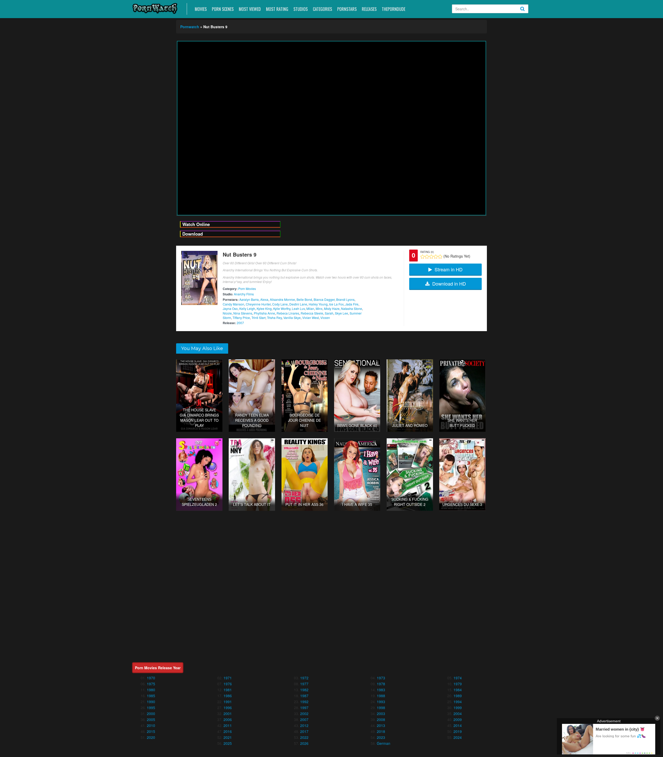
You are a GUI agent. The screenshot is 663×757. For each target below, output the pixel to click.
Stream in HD (449, 269)
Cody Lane (280, 304)
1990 (151, 701)
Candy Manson (233, 304)
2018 (381, 731)
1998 (381, 707)
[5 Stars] (440, 256)
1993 (381, 701)
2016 (228, 731)
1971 (228, 677)
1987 (304, 695)
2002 (304, 713)
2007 (240, 323)
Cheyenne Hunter (258, 304)
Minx (319, 308)
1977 (304, 683)
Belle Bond (304, 299)
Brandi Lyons (345, 299)
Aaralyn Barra (249, 299)
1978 (381, 683)
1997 (304, 707)
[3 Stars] (431, 256)
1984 (457, 689)
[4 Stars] (436, 256)
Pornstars (347, 9)
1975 (151, 683)
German (383, 743)
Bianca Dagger (324, 299)
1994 (457, 701)
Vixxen (325, 317)
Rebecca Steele (312, 313)
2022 (304, 737)
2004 (457, 713)
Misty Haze (332, 308)
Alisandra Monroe (282, 299)
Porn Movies (247, 288)
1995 (151, 707)
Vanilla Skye (292, 317)
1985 (151, 695)
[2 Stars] (427, 256)
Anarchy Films (244, 294)
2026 (304, 743)
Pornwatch (189, 26)
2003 (381, 713)
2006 (228, 719)
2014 (457, 725)
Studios (300, 9)
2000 (151, 713)
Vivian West (310, 317)
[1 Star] (422, 256)
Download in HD (449, 283)
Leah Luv (298, 308)
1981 (228, 689)
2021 (228, 737)
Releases (369, 9)
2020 (151, 737)
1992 (304, 701)
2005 (151, 719)
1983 (381, 689)
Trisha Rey (274, 317)
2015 (151, 731)
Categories (322, 9)
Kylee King (264, 308)
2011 (228, 725)
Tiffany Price (241, 317)
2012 (304, 725)
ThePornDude (393, 9)
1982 (304, 689)
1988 (381, 695)
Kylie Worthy (281, 308)
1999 (457, 707)
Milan (310, 308)
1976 (228, 683)
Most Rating (277, 9)
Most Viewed (250, 9)
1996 (228, 707)
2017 (304, 731)
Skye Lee (341, 313)
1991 (228, 701)
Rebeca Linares (288, 313)
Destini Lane (298, 304)
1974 (457, 677)
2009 (457, 719)
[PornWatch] (155, 8)
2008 (381, 719)
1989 (457, 695)
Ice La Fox (336, 304)
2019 (457, 731)
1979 (457, 683)
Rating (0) (427, 252)
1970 (151, 677)
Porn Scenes (223, 9)
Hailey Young (318, 304)
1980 (151, 689)
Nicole (227, 313)
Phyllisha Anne (264, 313)
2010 (151, 725)
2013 (381, 725)
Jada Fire (351, 304)
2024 (457, 737)
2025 (228, 743)
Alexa (264, 299)
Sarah (329, 313)
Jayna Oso (230, 308)
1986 (228, 695)
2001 (228, 713)
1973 (381, 677)
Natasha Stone (351, 308)
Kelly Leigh (247, 308)
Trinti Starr (258, 317)
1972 (304, 677)
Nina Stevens (242, 313)
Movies (201, 9)
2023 (381, 737)
